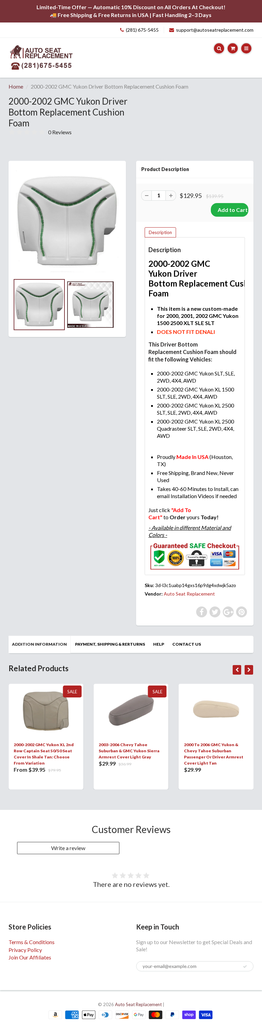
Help (158, 644)
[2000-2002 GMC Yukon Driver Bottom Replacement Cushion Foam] (67, 221)
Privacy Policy (25, 950)
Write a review (68, 848)
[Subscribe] (245, 966)
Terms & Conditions (32, 942)
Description (160, 232)
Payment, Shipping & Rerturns (110, 644)
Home (16, 86)
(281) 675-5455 (142, 30)
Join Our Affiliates (30, 957)
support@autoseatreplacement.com (214, 30)
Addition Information (39, 644)
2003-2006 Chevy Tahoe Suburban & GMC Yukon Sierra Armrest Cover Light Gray (129, 750)
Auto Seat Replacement (189, 594)
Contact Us (186, 644)
